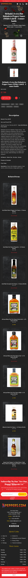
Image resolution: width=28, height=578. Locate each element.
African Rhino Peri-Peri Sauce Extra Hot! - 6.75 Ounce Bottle (14, 320)
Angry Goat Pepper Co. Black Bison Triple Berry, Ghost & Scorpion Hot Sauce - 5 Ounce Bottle (14, 464)
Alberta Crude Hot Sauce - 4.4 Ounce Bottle (14, 427)
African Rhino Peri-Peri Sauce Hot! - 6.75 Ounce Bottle (14, 356)
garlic (12, 104)
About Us (5, 536)
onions (3, 106)
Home (13, 23)
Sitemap (5, 543)
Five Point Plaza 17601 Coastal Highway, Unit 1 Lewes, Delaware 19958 (14, 512)
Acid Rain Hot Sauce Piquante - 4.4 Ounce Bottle (14, 247)
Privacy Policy (15, 540)
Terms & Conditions (16, 543)
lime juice (16, 106)
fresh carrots (9, 106)
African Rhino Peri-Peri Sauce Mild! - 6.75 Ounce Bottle (14, 393)
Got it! (14, 575)
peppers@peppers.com (15, 521)
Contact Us (15, 536)
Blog (4, 538)
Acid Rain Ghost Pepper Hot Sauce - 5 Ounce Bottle (14, 211)
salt (16, 104)
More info (15, 572)
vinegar (21, 104)
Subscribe (21, 494)
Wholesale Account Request (19, 538)
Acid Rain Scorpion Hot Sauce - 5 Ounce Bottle (14, 284)
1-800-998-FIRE (16, 516)
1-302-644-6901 (15, 518)
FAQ (3, 540)
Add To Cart (5, 98)
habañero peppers (5, 104)
